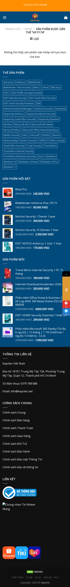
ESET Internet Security (15, 97)
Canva (45, 87)
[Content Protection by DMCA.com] (35, 571)
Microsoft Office (12, 129)
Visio (40, 156)
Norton (56, 135)
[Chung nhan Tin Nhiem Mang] (21, 511)
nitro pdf (34, 135)
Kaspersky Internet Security (41, 113)
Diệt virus (55, 87)
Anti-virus (8, 82)
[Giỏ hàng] (65, 17)
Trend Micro (50, 145)
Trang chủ (13, 29)
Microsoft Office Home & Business (40, 129)
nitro (24, 135)
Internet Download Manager (18, 108)
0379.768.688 (40, 4)
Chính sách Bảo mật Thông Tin (22, 459)
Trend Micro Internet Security (18, 151)
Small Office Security (14, 145)
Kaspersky (60, 108)
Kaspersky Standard (49, 119)
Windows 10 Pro (49, 161)
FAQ (56, 577)
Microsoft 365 (21, 124)
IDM (38, 103)
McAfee (7, 124)
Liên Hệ (47, 577)
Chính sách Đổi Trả (15, 444)
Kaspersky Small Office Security (19, 119)
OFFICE (43, 140)
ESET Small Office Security (42, 97)
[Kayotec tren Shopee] (9, 552)
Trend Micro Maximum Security (19, 156)
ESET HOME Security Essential (27, 92)
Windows (51, 156)
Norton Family (10, 140)
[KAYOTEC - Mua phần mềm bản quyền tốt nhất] (35, 17)
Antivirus (20, 82)
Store (29, 577)
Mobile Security (11, 135)
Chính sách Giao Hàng (17, 436)
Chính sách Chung (14, 412)
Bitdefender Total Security (17, 87)
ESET (6, 92)
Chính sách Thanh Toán (18, 428)
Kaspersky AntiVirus (14, 113)
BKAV (36, 87)
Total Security (34, 145)
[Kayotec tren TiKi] (21, 552)
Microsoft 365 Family (42, 124)
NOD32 (46, 135)
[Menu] (5, 17)
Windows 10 (10, 161)
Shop (28, 29)
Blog (38, 577)
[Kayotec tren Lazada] (34, 552)
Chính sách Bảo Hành (16, 451)
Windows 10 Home (28, 161)
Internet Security (43, 108)
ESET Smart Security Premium (18, 103)
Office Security (57, 140)
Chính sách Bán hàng (16, 420)
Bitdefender (34, 82)
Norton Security (28, 140)
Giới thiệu (17, 577)
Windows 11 (10, 166)
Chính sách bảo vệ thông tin (20, 467)
